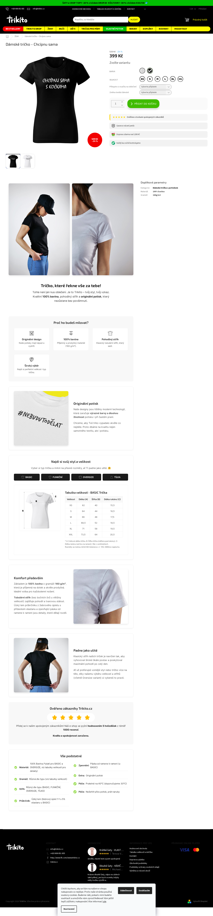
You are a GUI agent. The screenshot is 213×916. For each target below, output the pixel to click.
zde (104, 901)
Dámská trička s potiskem (165, 187)
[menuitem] (13, 28)
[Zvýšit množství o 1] (122, 102)
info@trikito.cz (56, 849)
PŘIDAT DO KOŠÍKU (145, 103)
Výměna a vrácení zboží (140, 870)
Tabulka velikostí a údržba (109, 9)
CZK (192, 9)
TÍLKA (117, 477)
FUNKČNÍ (57, 477)
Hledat (134, 19)
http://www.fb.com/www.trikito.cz (65, 857)
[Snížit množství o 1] (122, 105)
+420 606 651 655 (57, 853)
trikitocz (54, 862)
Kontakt (131, 9)
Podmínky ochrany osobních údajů (144, 867)
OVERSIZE (88, 477)
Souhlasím (144, 890)
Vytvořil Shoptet (200, 901)
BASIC (28, 477)
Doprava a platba (137, 859)
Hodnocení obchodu (81, 9)
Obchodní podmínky (138, 863)
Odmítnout (126, 890)
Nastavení (69, 909)
